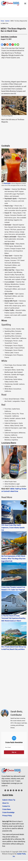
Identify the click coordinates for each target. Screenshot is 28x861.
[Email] (18, 44)
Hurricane (7, 183)
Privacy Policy (7, 815)
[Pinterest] (13, 44)
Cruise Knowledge (8, 812)
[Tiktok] (16, 790)
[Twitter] (8, 790)
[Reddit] (7, 44)
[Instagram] (11, 790)
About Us (5, 803)
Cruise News (6, 809)
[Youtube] (13, 790)
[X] (5, 44)
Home (2, 21)
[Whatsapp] (15, 44)
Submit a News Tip (8, 800)
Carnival (7, 21)
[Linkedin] (10, 44)
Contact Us (6, 806)
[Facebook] (2, 44)
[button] (25, 3)
